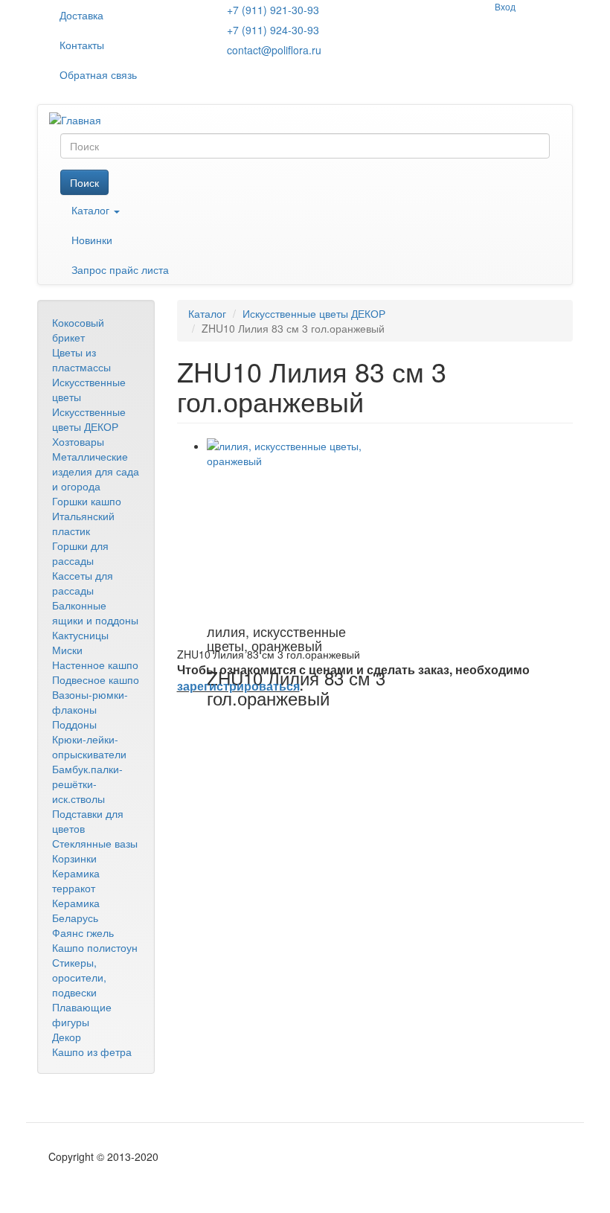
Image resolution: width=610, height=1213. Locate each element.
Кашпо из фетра (92, 1051)
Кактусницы (80, 634)
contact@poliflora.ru (274, 49)
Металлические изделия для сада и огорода (95, 471)
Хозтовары (78, 441)
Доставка (81, 14)
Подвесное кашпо (95, 679)
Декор (66, 1036)
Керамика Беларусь (76, 910)
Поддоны (74, 724)
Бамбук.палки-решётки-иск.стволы (87, 783)
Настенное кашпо (95, 664)
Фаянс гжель (83, 932)
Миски (67, 649)
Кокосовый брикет (78, 330)
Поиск (84, 182)
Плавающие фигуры (82, 1014)
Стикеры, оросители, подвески (79, 977)
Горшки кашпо (86, 500)
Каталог (91, 209)
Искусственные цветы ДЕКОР (89, 419)
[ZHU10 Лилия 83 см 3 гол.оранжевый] (296, 527)
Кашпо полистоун (95, 947)
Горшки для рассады (80, 553)
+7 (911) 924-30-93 (273, 29)
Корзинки (74, 858)
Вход (505, 6)
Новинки (91, 239)
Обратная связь (98, 74)
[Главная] (80, 119)
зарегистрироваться (238, 685)
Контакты (82, 44)
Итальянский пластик (83, 523)
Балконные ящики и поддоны (95, 612)
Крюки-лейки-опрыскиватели (89, 746)
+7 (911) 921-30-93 (273, 9)
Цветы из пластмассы (81, 359)
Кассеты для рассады (82, 583)
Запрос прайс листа (120, 269)
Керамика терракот (76, 880)
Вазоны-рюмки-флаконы (90, 702)
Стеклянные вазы (95, 843)
